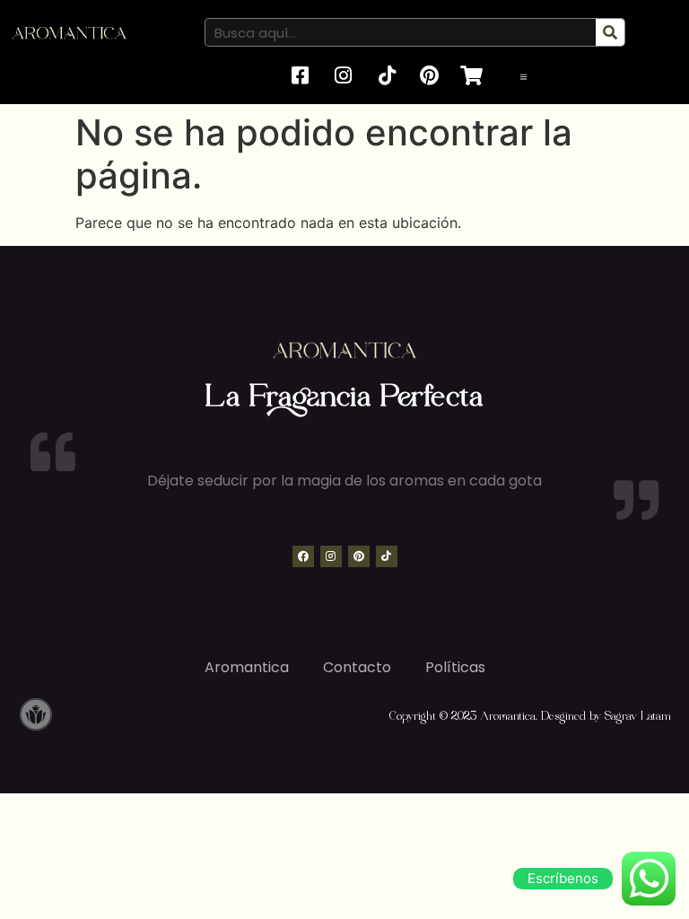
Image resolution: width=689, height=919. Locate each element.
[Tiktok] (386, 556)
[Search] (610, 32)
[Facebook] (303, 556)
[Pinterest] (359, 556)
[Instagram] (331, 556)
